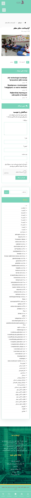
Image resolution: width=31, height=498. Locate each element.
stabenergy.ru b (21, 330)
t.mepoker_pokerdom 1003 (18, 342)
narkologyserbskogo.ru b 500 (17, 297)
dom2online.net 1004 (19, 247)
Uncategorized (21, 356)
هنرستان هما (14, 461)
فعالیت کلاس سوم (20, 399)
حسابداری (23, 373)
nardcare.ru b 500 (20, 294)
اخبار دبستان (22, 366)
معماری (23, 411)
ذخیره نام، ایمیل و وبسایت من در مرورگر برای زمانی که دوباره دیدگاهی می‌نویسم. (16, 165)
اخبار (14, 467)
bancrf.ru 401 (21, 237)
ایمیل (25, 146)
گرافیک (23, 409)
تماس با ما (14, 475)
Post (24, 311)
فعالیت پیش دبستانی (20, 387)
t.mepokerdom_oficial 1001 (18, 344)
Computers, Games (20, 239)
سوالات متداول (14, 469)
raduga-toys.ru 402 (20, 318)
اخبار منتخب (22, 368)
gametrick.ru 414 (20, 261)
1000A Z (23, 211)
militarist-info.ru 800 (19, 292)
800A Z (23, 227)
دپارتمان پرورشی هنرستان (19, 383)
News (23, 299)
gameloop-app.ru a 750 (18, 259)
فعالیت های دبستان (20, 404)
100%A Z (23, 208)
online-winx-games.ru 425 (18, 306)
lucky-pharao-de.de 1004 (18, 285)
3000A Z (23, 225)
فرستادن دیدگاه (21, 178)
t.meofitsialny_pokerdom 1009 (17, 339)
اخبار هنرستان (22, 371)
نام (26, 138)
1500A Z (23, 213)
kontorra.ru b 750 (20, 271)
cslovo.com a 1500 (20, 242)
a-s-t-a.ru (22, 232)
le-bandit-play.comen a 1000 (17, 275)
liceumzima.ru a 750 (19, 278)
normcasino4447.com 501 (17, 302)
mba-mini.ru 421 (20, 290)
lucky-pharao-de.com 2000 (18, 282)
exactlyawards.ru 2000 (19, 251)
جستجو (6, 192)
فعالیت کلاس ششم (20, 402)
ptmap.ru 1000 (21, 314)
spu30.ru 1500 (21, 327)
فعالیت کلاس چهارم (20, 395)
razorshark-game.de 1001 (18, 321)
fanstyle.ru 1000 (21, 254)
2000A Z (23, 218)
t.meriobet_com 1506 (19, 351)
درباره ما (14, 472)
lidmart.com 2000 (20, 280)
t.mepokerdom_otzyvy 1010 (18, 347)
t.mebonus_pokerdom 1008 (18, 332)
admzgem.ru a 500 (20, 235)
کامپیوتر (23, 406)
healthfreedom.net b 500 (18, 266)
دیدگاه (25, 120)
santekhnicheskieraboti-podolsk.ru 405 (15, 324)
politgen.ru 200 (21, 309)
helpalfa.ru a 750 (20, 268)
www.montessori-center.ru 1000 (16, 361)
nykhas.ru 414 (21, 304)
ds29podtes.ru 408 (20, 249)
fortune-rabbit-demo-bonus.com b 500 (14, 256)
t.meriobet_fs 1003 (20, 354)
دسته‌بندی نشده (21, 385)
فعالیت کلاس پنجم (20, 392)
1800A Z (23, 215)
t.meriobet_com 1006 (19, 349)
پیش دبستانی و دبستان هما (14, 464)
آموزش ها (22, 363)
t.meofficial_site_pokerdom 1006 (16, 335)
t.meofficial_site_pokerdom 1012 (16, 337)
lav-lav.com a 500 (20, 273)
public (23, 316)
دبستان (11, 62)
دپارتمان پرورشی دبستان (19, 380)
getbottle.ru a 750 (20, 263)
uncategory (22, 359)
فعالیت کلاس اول (21, 390)
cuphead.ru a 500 (20, 244)
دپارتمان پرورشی (21, 378)
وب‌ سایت (24, 154)
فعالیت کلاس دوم (20, 397)
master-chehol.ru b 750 (18, 287)
